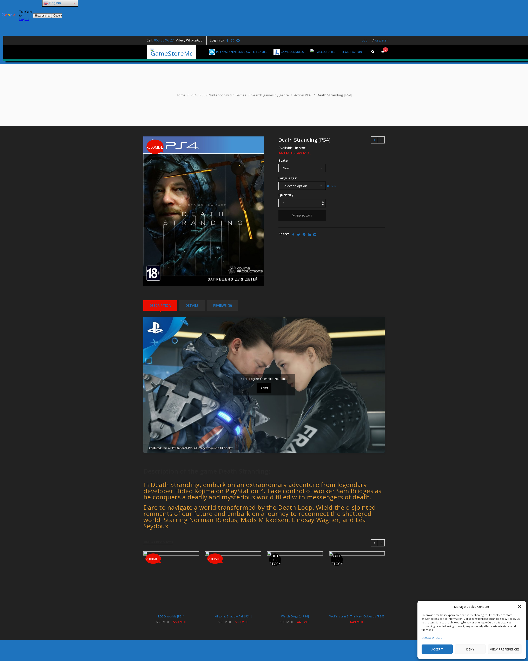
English (54, 3)
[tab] (160, 305)
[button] (520, 606)
